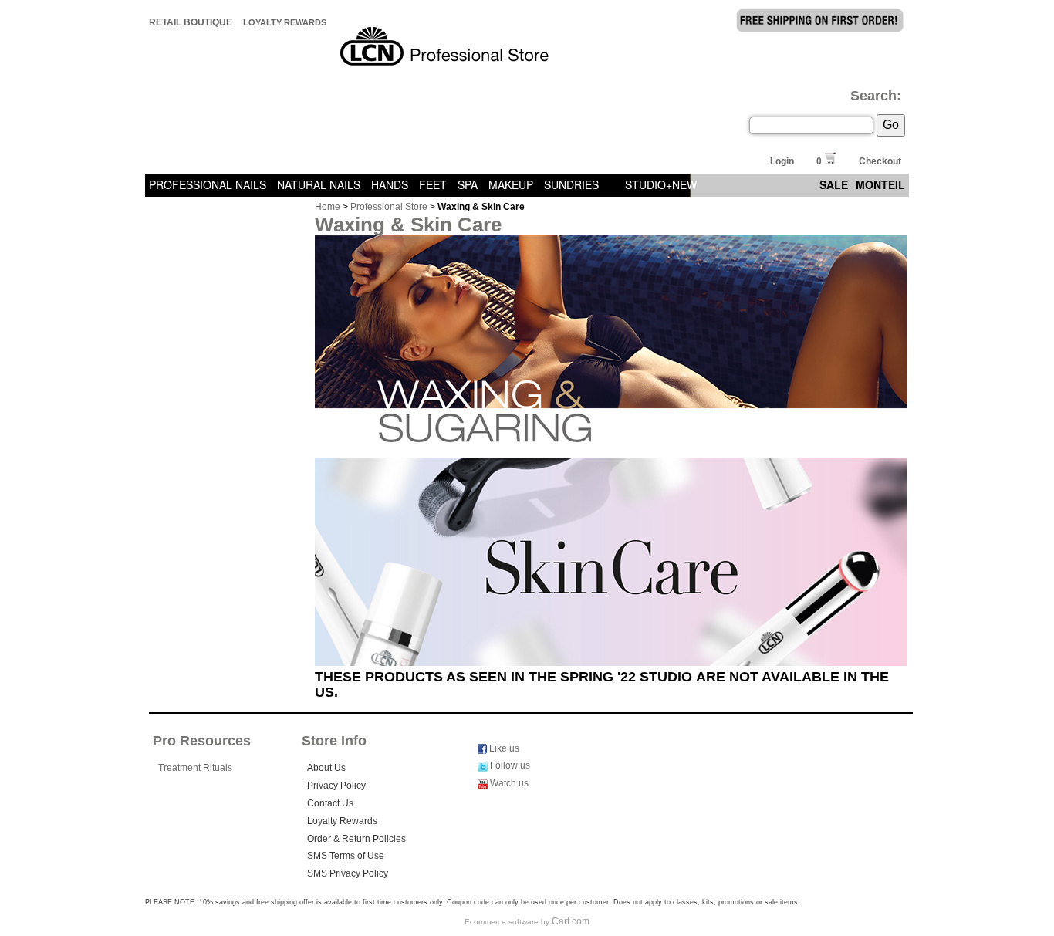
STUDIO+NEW (661, 184)
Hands (389, 184)
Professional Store (388, 206)
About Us (326, 767)
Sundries (571, 184)
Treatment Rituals (195, 767)
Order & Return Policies (356, 838)
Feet (433, 184)
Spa (468, 184)
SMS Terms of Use (345, 855)
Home (327, 206)
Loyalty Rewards (284, 22)
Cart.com (570, 921)
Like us (503, 748)
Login (782, 161)
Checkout (880, 161)
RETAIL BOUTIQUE (190, 22)
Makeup (510, 184)
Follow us (509, 765)
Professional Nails (207, 184)
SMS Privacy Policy (347, 873)
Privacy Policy (336, 785)
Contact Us (330, 803)
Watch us (508, 783)
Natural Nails (318, 184)
